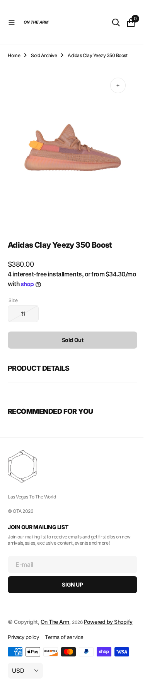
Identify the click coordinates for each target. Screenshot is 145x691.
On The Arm (55, 614)
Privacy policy (23, 638)
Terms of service (64, 638)
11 (30, 309)
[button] (11, 22)
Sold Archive (44, 55)
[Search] (110, 22)
